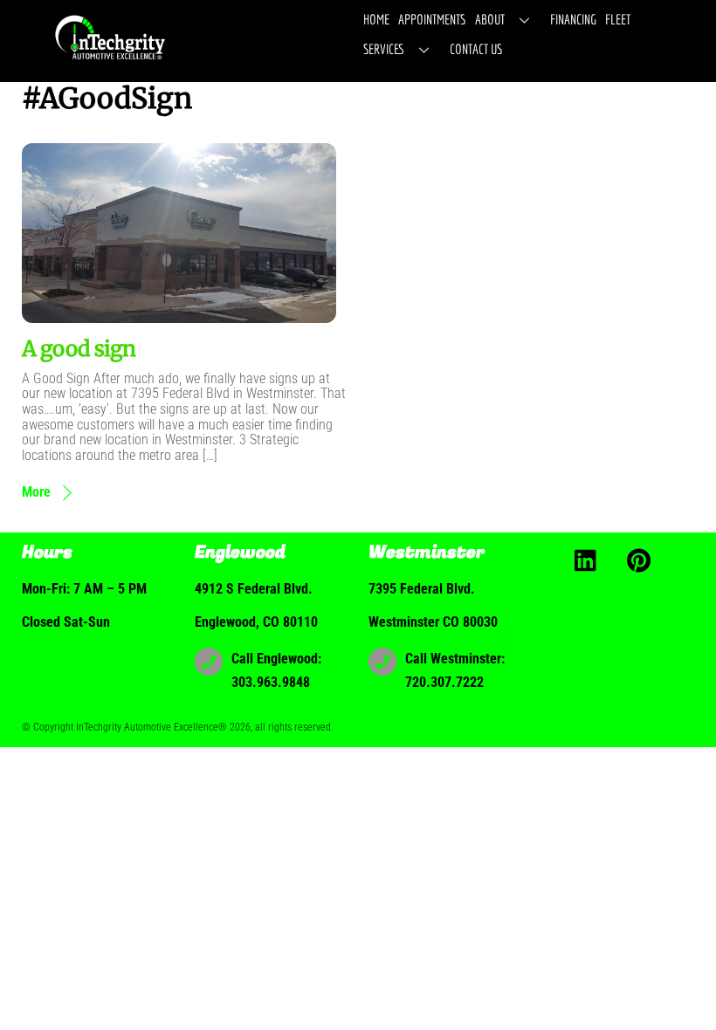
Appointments (431, 19)
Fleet (617, 19)
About (490, 19)
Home (376, 19)
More (36, 492)
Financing (573, 19)
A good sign (79, 348)
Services (383, 49)
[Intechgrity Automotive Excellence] (111, 58)
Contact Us (476, 49)
